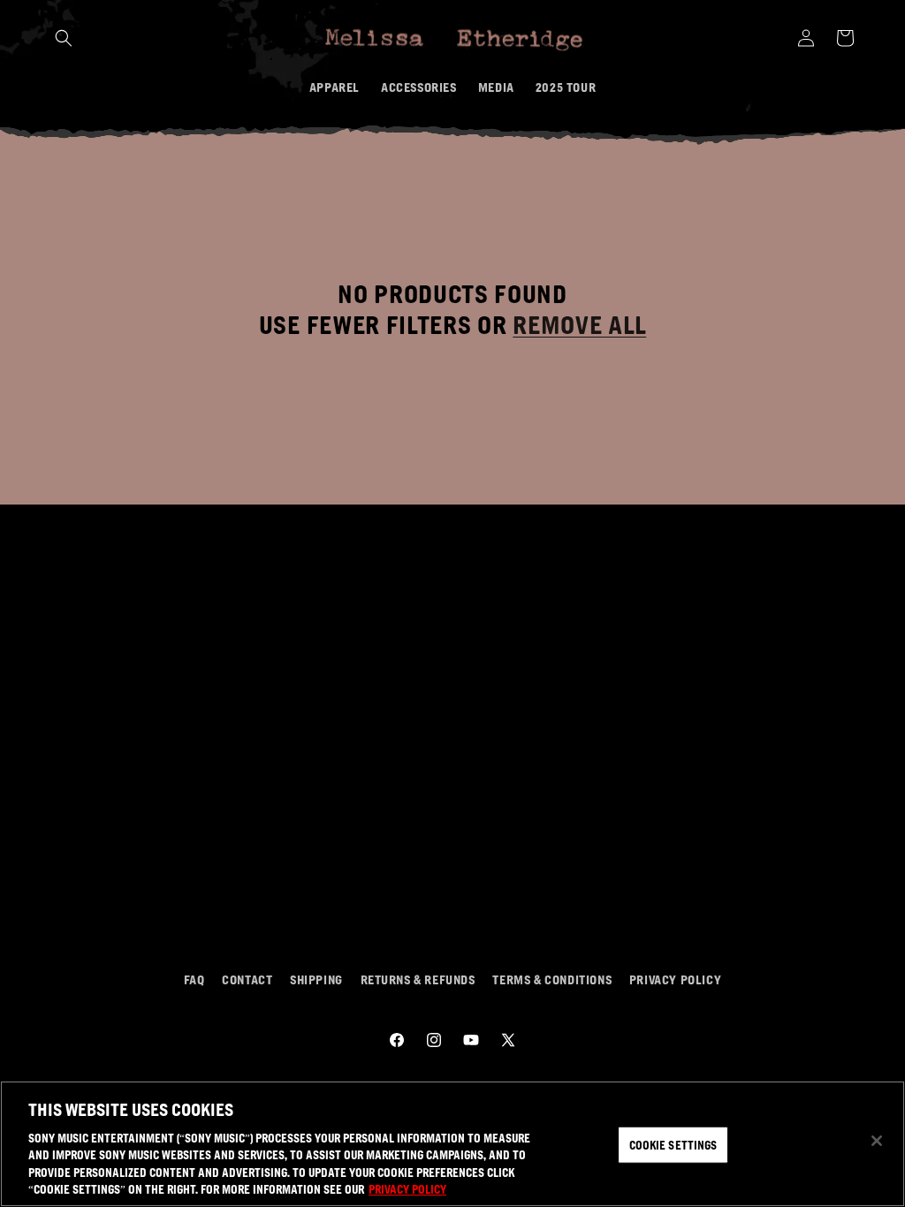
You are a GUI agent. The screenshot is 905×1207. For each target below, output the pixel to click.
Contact (247, 979)
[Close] (876, 1140)
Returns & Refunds (418, 979)
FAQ (194, 979)
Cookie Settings (673, 1144)
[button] (63, 38)
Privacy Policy (675, 979)
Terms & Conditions (552, 979)
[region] (452, 1144)
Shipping (316, 979)
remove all (579, 324)
